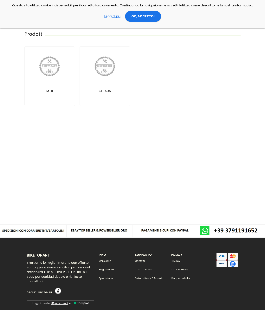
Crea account (143, 269)
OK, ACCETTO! (143, 16)
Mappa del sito (180, 278)
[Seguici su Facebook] (57, 292)
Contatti (140, 261)
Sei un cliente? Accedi (149, 278)
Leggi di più (112, 16)
